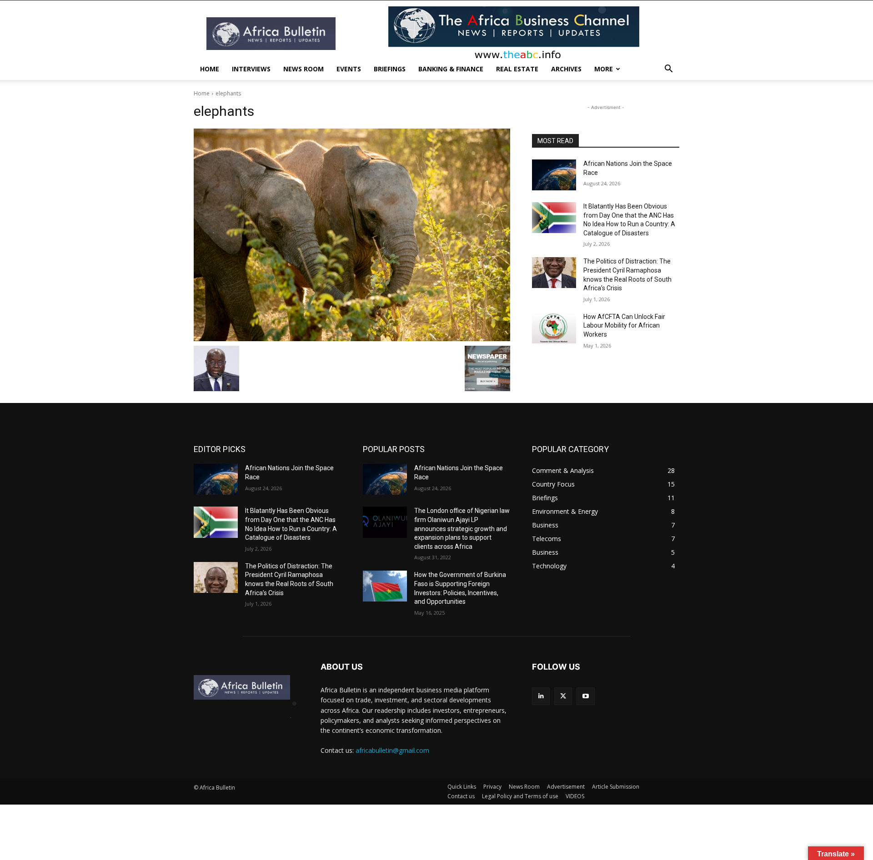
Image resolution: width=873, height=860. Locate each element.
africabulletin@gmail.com (392, 750)
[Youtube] (585, 696)
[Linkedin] (541, 696)
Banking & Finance (450, 69)
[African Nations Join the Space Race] (554, 174)
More (603, 69)
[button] (668, 69)
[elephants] (352, 235)
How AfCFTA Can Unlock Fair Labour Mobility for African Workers (624, 325)
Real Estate (517, 69)
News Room (303, 69)
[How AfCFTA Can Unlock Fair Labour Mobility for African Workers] (554, 328)
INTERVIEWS (251, 69)
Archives (566, 69)
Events (348, 69)
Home (209, 69)
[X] (563, 696)
